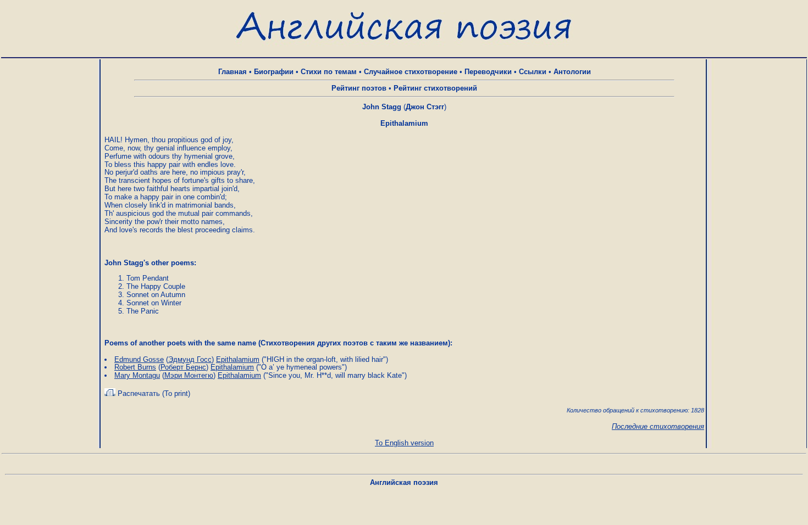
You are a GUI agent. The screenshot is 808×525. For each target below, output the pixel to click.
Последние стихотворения (658, 426)
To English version (404, 443)
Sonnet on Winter (153, 303)
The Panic (142, 311)
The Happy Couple (155, 286)
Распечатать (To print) (152, 393)
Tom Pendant (147, 278)
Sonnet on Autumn (155, 295)
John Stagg (381, 107)
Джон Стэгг (425, 107)
